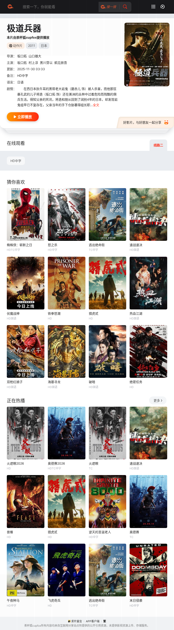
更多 (157, 400)
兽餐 (10, 532)
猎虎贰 (93, 313)
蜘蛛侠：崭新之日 (19, 245)
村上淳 (33, 63)
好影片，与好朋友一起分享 (142, 122)
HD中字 (15, 161)
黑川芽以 (46, 63)
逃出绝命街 (97, 245)
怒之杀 (52, 245)
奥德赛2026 (56, 463)
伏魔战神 (13, 313)
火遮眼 (93, 463)
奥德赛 (134, 532)
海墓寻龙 (54, 382)
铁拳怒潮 (54, 313)
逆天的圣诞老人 (100, 532)
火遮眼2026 (15, 463)
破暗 (92, 382)
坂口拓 (22, 56)
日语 (20, 82)
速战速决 (136, 245)
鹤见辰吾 (60, 63)
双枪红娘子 (15, 382)
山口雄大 (35, 56)
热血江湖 (136, 313)
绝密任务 (136, 382)
